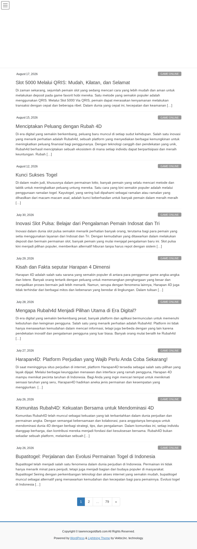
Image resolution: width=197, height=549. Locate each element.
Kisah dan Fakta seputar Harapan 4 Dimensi (63, 267)
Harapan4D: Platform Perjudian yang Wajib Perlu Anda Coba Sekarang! (92, 359)
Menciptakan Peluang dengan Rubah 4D (59, 126)
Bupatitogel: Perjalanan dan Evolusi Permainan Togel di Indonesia (85, 456)
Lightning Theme (99, 538)
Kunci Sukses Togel (36, 174)
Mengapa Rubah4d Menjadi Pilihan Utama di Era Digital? (76, 310)
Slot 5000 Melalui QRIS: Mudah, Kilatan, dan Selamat (73, 82)
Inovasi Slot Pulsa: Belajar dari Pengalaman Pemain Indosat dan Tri (88, 223)
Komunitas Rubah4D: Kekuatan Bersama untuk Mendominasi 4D (85, 407)
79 (108, 501)
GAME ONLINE (169, 73)
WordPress (77, 538)
